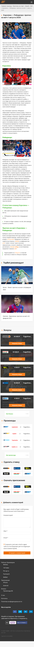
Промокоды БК (8, 591)
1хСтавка (6, 568)
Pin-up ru (6, 571)
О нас (3, 595)
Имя (5, 531)
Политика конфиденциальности (11, 601)
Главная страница (6, 6)
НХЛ (31, 6)
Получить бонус (17, 343)
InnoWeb (9, 636)
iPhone (5, 582)
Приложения (5, 580)
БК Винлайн (10, 239)
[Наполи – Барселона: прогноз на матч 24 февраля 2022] (17, 312)
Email (6, 538)
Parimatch (6, 574)
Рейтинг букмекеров (8, 562)
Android (5, 585)
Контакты (4, 598)
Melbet (5, 577)
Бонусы (3, 589)
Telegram (17, 252)
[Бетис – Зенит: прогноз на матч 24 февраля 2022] (17, 283)
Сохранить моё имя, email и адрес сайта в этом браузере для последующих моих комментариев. (17, 546)
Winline (5, 564)
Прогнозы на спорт (18, 6)
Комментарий (8, 515)
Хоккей (27, 6)
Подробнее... (27, 336)
